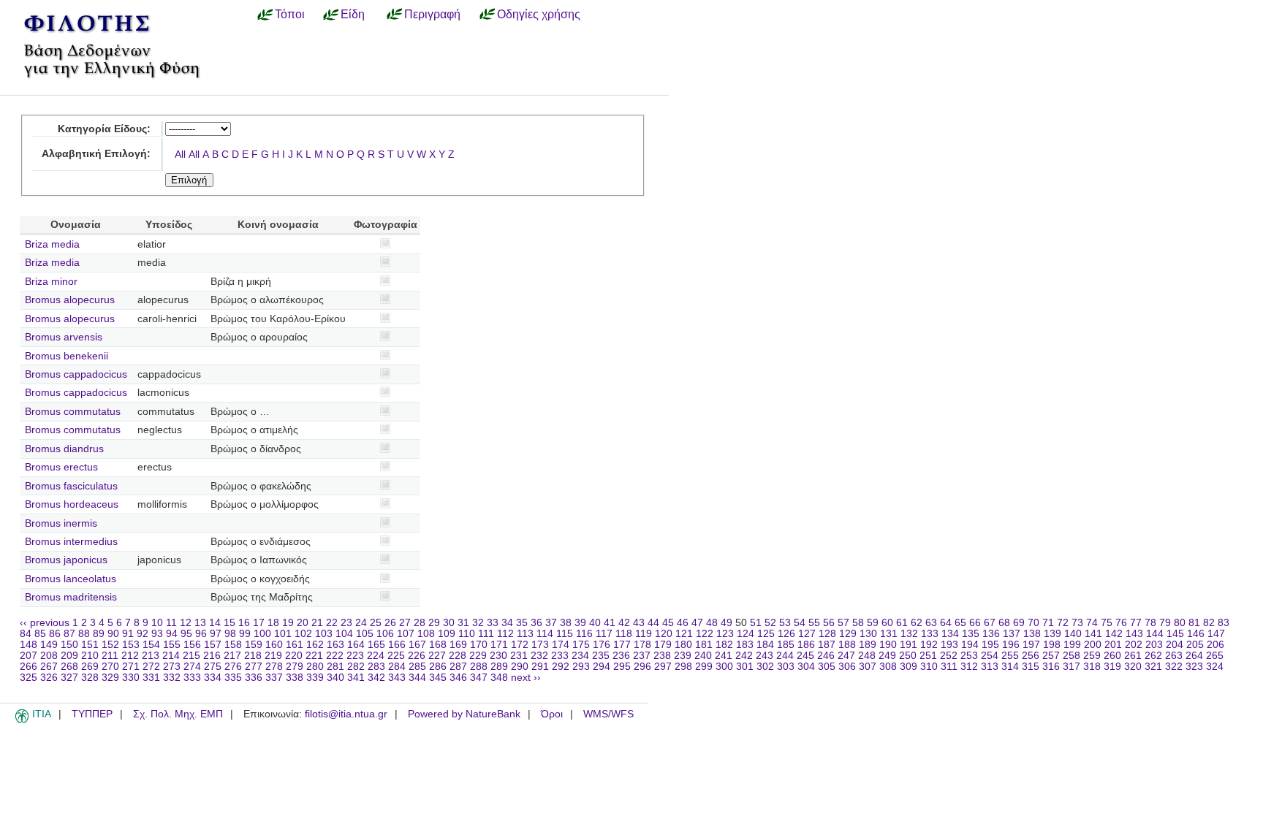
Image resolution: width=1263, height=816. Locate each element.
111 (486, 633)
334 (212, 677)
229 (478, 655)
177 (622, 644)
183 (745, 644)
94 (172, 633)
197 (1031, 644)
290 (519, 666)
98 (230, 633)
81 (1194, 622)
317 (1071, 666)
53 (785, 622)
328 (90, 677)
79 (1165, 622)
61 (902, 622)
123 (725, 633)
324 (1215, 666)
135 (970, 633)
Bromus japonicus (66, 559)
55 (814, 622)
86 (55, 633)
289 (499, 666)
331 (151, 677)
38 (566, 622)
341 (356, 677)
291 (540, 666)
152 (110, 644)
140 (1073, 633)
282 (356, 666)
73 (1077, 622)
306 (847, 666)
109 (446, 633)
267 (49, 666)
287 (458, 666)
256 (1030, 655)
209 (69, 655)
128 (827, 633)
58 (858, 622)
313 (989, 666)
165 (376, 644)
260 (1112, 655)
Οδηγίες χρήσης (538, 13)
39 (580, 622)
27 (405, 622)
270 (110, 666)
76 (1121, 622)
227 (437, 655)
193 (949, 644)
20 (302, 622)
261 (1133, 655)
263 (1174, 655)
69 (1019, 622)
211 (110, 655)
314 (1010, 666)
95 (186, 633)
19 (288, 622)
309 (908, 666)
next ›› (526, 677)
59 (873, 622)
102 (303, 633)
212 (130, 655)
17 (259, 622)
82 (1209, 622)
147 (1216, 633)
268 (69, 666)
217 (232, 655)
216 (212, 655)
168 (438, 644)
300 (724, 666)
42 (624, 622)
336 (253, 677)
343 (397, 677)
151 (90, 644)
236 (621, 655)
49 (726, 622)
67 (989, 622)
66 (975, 622)
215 (191, 655)
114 (544, 633)
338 (294, 677)
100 (262, 633)
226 (416, 655)
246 (826, 655)
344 (417, 677)
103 (324, 633)
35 (522, 622)
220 (294, 655)
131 (889, 633)
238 (662, 655)
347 (479, 677)
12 (185, 622)
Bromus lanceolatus (70, 578)
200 (1092, 644)
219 (273, 655)
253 (969, 655)
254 (989, 655)
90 (113, 633)
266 (28, 666)
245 (805, 655)
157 (212, 644)
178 (642, 644)
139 (1052, 633)
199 (1072, 644)
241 (723, 655)
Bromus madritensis (71, 597)
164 (356, 644)
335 (233, 677)
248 (867, 655)
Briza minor (51, 281)
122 (704, 633)
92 (142, 633)
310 (929, 666)
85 (40, 633)
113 (525, 633)
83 (1223, 622)
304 (806, 666)
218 (253, 655)
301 (745, 666)
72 (1063, 622)
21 (317, 622)
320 (1133, 666)
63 (931, 622)
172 (519, 644)
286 (438, 666)
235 (601, 655)
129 (848, 633)
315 (1030, 666)
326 (49, 677)
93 (157, 633)
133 (929, 633)
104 (344, 633)
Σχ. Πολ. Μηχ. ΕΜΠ (178, 714)
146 (1196, 633)
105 (364, 633)
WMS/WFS (608, 714)
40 (595, 622)
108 (426, 633)
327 (69, 677)
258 (1071, 655)
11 (171, 622)
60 (887, 622)
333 (192, 677)
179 (663, 644)
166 (397, 644)
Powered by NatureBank (464, 714)
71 (1048, 622)
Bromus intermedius (71, 541)
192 (929, 644)
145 (1175, 633)
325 (28, 677)
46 (683, 622)
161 (294, 644)
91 (128, 633)
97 (215, 633)
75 (1106, 622)
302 (765, 666)
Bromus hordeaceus (71, 504)
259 (1092, 655)
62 (916, 622)
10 (157, 622)
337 (274, 677)
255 (1010, 655)
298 (683, 666)
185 (785, 644)
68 (1004, 622)
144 (1155, 633)
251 (928, 655)
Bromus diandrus (64, 448)
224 (375, 655)
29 (434, 622)
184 (765, 644)
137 (1011, 633)
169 (458, 644)
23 (346, 622)
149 (49, 644)
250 (908, 655)
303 (785, 666)
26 (390, 622)
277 (253, 666)
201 (1113, 644)
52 (770, 622)
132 (909, 633)
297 (663, 666)
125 (766, 633)
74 (1092, 622)
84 (25, 633)
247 (846, 655)
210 (90, 655)
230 (498, 655)
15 (229, 622)
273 (172, 666)
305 (826, 666)
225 (396, 655)
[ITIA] (22, 720)
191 (908, 644)
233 (560, 655)
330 (131, 677)
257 (1051, 655)
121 (684, 633)
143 (1134, 633)
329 (110, 677)
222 (335, 655)
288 (479, 666)
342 (376, 677)
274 (192, 666)
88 (84, 633)
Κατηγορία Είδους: (104, 128)
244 (785, 655)
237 (642, 655)
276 (233, 666)
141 (1093, 633)
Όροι (552, 714)
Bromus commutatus (73, 411)
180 (683, 644)
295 (622, 666)
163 (335, 644)
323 (1194, 666)
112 (505, 633)
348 (499, 677)
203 (1154, 644)
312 (969, 666)
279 (294, 666)
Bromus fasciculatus (71, 486)
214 (171, 655)
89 (99, 633)
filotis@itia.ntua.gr (346, 714)
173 (540, 644)
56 (829, 622)
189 (867, 644)
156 (192, 644)
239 (682, 655)
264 (1194, 655)
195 (990, 644)
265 (1215, 655)
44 (653, 622)
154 (151, 644)
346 (458, 677)
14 (215, 622)
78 (1150, 622)
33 (492, 622)
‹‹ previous (44, 622)
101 (283, 633)
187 (826, 644)
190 (888, 644)
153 (131, 644)
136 (991, 633)
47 (697, 622)
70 (1033, 622)
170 (479, 644)
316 (1051, 666)
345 (438, 677)
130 (868, 633)
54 (799, 622)
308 (888, 666)
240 (703, 655)
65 (960, 622)
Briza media (52, 244)
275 (212, 666)
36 (536, 622)
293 (581, 666)
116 (584, 633)
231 (519, 655)
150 (69, 644)
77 (1136, 622)
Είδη (353, 13)
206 (1215, 644)
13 (200, 622)
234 (580, 655)
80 (1180, 622)
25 (376, 622)
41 (609, 622)
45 (668, 622)
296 (642, 666)
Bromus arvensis (63, 337)
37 (551, 622)
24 (361, 622)
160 (274, 644)
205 (1195, 644)
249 (887, 655)
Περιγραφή (432, 13)
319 (1112, 666)
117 (604, 633)
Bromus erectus (61, 467)
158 (233, 644)
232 (539, 655)
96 (201, 633)
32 (478, 622)
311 (949, 666)
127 (807, 633)
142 (1114, 633)
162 (315, 644)
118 (623, 633)
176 (601, 644)
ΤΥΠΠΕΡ (92, 714)
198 (1052, 644)
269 (90, 666)
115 (564, 633)
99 (245, 633)
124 (745, 633)
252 (948, 655)
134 (950, 633)
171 (499, 644)
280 (315, 666)
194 (970, 644)
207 (28, 655)
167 (417, 644)
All (180, 154)
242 (744, 655)
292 (560, 666)
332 (172, 677)
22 (332, 622)
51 (756, 622)
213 (150, 655)
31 (463, 622)
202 (1133, 644)
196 (1011, 644)
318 (1092, 666)
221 (314, 655)
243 (764, 655)
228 (457, 655)
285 (417, 666)
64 (946, 622)
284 (397, 666)
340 (335, 677)
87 (69, 633)
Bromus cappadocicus (76, 374)
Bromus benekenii (66, 356)
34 (507, 622)
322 (1174, 666)
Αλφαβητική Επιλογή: (96, 153)
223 (355, 655)
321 (1153, 666)
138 (1032, 633)
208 (49, 655)
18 (273, 622)
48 (712, 622)
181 (704, 644)
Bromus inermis (61, 523)
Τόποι (290, 13)
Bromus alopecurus (70, 299)
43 (639, 622)
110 (466, 633)
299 (704, 666)
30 (449, 622)
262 (1153, 655)
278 (274, 666)
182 (724, 644)
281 (335, 666)
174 (560, 644)
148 (28, 644)
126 (786, 633)
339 (315, 677)
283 (376, 666)
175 (581, 644)
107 (405, 633)
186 (806, 644)
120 (663, 633)
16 (244, 622)
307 (867, 666)
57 (843, 622)
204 (1174, 644)
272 (151, 666)
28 (419, 622)
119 (643, 633)
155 (172, 644)
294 (601, 666)
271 (131, 666)
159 (253, 644)
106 (385, 633)
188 (847, 644)
